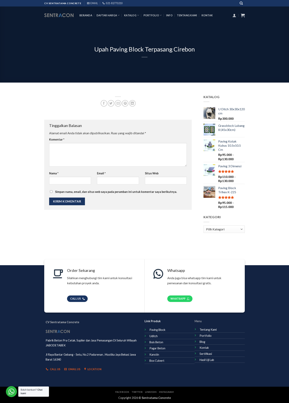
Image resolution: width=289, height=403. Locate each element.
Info (169, 15)
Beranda (85, 15)
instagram (166, 391)
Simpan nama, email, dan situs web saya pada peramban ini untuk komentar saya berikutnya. (116, 191)
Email (101, 173)
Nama (53, 173)
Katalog (130, 15)
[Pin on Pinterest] (125, 103)
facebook (122, 391)
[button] (241, 3)
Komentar (56, 139)
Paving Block (157, 329)
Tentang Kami (187, 15)
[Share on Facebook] (104, 103)
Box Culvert (156, 360)
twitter (137, 391)
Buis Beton (156, 342)
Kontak (207, 15)
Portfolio (151, 15)
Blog (202, 341)
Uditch (153, 336)
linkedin (151, 391)
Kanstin (154, 354)
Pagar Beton (157, 348)
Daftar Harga (107, 15)
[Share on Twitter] (111, 103)
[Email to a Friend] (118, 103)
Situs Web (151, 173)
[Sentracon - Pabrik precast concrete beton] (59, 15)
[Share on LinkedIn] (132, 103)
